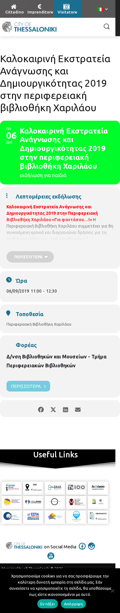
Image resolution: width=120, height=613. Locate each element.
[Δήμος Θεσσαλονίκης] (29, 27)
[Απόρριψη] (112, 591)
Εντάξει (47, 604)
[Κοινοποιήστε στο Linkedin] (65, 408)
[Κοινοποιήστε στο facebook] (40, 408)
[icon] (82, 550)
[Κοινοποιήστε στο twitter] (53, 408)
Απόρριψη (73, 604)
